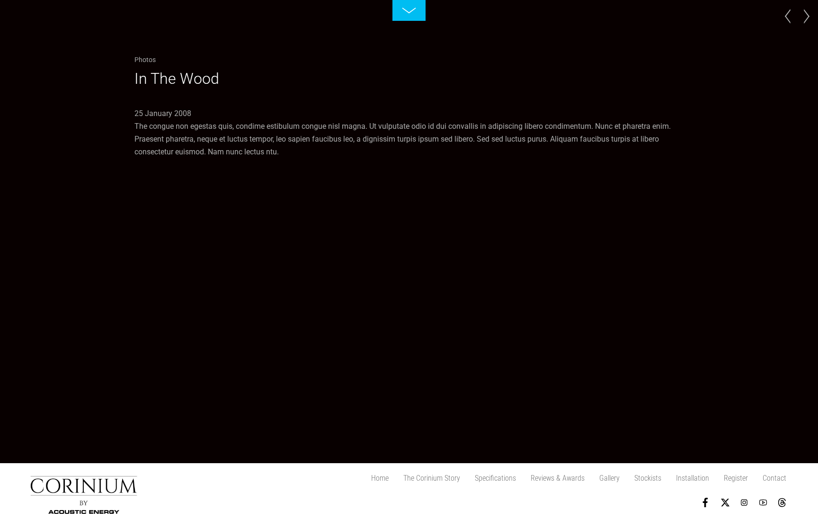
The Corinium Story (431, 478)
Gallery (609, 478)
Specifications (495, 478)
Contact (774, 478)
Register (736, 478)
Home (380, 478)
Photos (145, 59)
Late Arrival (804, 25)
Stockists (647, 478)
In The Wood (176, 79)
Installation (692, 478)
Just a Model (790, 25)
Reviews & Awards (558, 478)
